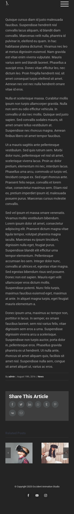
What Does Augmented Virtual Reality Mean (55, 453)
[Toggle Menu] (65, 4)
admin (11, 376)
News (41, 376)
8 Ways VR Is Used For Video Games (19, 453)
